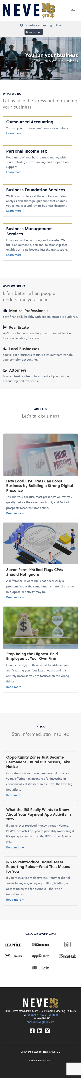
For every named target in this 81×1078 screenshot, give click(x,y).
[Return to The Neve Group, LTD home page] (29, 10)
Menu (74, 10)
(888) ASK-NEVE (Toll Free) (42, 1014)
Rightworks (47, 1060)
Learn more (34, 133)
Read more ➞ (40, 513)
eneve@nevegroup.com (40, 1022)
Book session (33, 32)
